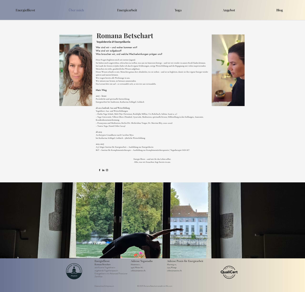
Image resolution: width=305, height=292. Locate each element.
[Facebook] (99, 170)
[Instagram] (107, 170)
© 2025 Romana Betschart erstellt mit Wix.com (154, 286)
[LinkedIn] (103, 170)
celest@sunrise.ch (138, 270)
